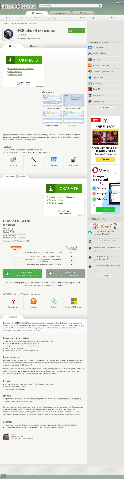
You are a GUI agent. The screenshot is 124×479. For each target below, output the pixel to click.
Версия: (6, 228)
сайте (60, 285)
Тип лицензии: (22, 38)
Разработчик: (8, 238)
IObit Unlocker (10, 427)
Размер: (6, 232)
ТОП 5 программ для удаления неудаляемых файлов (23, 150)
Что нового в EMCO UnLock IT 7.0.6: (16, 241)
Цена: (5, 236)
